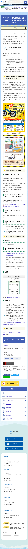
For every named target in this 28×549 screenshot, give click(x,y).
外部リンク (16, 535)
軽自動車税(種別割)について (13, 297)
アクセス (15, 438)
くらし (19, 7)
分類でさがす (14, 7)
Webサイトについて (7, 535)
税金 (22, 7)
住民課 (6, 345)
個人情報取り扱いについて (8, 532)
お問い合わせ (15, 448)
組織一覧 (15, 443)
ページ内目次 (14, 28)
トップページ (8, 7)
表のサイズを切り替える (14, 276)
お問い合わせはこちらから (13, 358)
